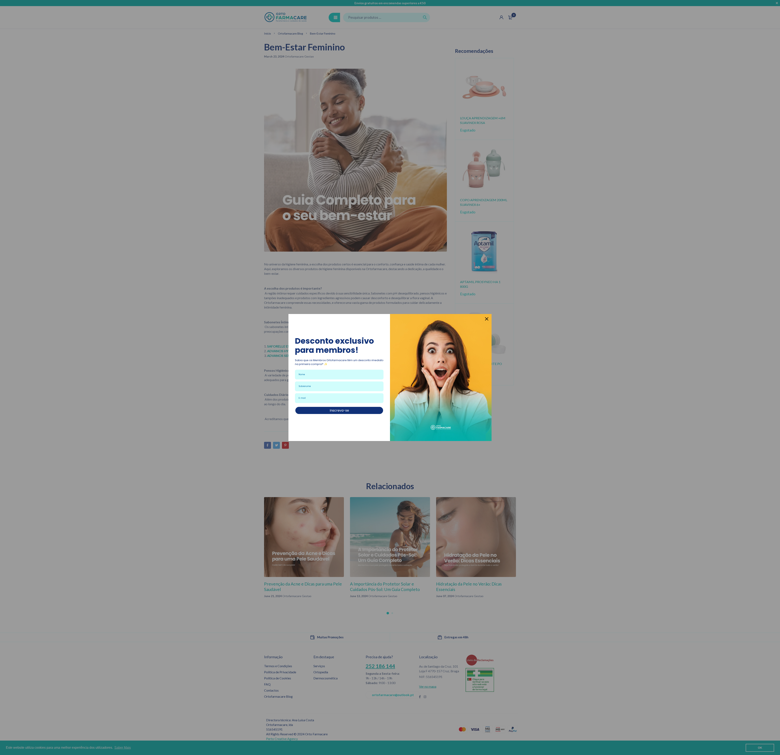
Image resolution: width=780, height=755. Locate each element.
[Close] (487, 319)
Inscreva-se (339, 410)
